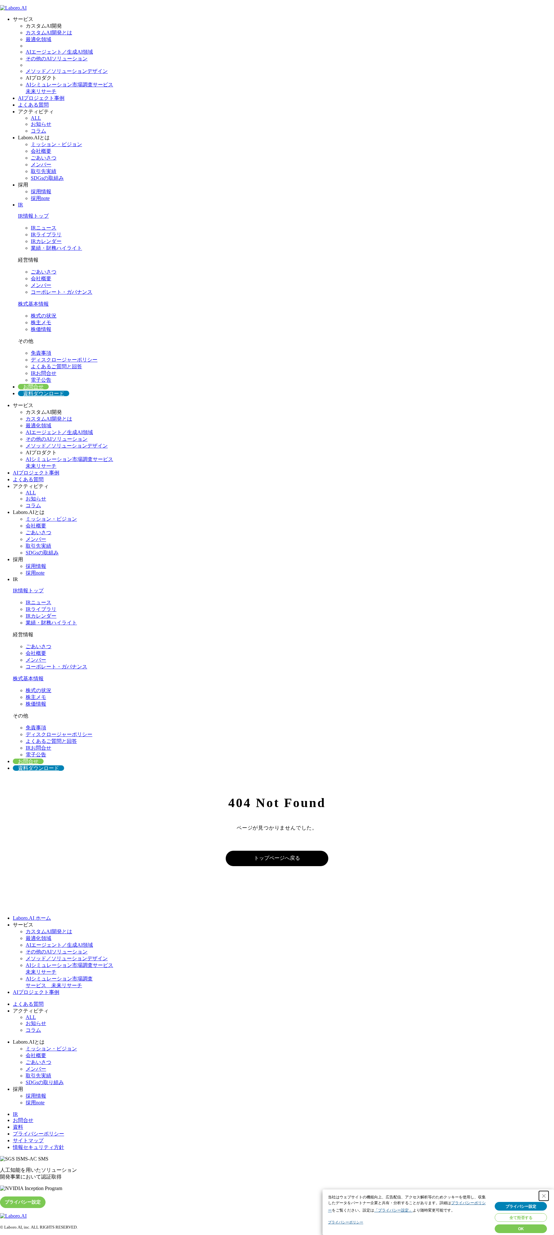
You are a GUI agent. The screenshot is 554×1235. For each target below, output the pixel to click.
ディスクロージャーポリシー (64, 359)
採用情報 (41, 191)
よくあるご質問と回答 (56, 366)
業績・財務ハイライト (56, 248)
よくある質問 (33, 105)
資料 (18, 1127)
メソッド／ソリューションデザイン (67, 71)
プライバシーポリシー (38, 1133)
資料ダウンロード (43, 393)
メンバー (41, 164)
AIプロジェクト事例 (41, 98)
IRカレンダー (46, 241)
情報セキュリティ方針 (38, 1147)
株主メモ (41, 322)
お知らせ (41, 124)
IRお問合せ (43, 373)
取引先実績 (43, 171)
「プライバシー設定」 (393, 1210)
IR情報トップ (33, 216)
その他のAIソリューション (57, 58)
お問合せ (33, 386)
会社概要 (41, 151)
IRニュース (43, 227)
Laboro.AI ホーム (32, 918)
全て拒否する (521, 1217)
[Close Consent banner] (544, 1196)
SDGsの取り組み (45, 1082)
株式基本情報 (33, 304)
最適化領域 (38, 39)
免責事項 (41, 353)
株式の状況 (43, 315)
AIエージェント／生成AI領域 (59, 52)
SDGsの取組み (47, 178)
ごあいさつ (43, 158)
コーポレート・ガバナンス (61, 292)
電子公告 (41, 380)
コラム (38, 131)
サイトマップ (28, 1140)
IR (20, 204)
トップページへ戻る (277, 858)
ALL (36, 118)
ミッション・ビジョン (56, 144)
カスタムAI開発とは (49, 32)
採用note (40, 198)
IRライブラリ (46, 234)
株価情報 (41, 329)
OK (521, 1229)
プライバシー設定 (23, 1202)
